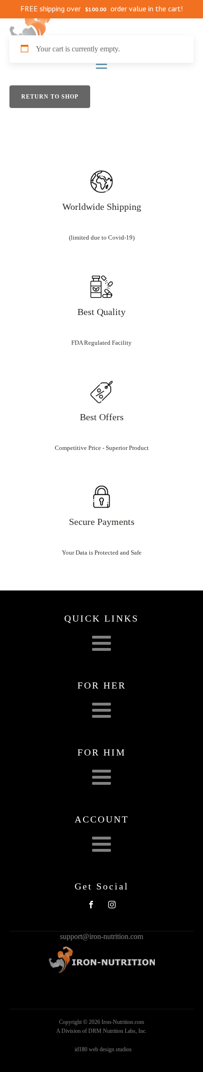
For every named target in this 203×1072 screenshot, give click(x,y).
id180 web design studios (103, 1049)
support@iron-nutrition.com (101, 936)
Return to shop (49, 96)
